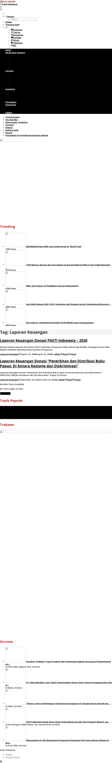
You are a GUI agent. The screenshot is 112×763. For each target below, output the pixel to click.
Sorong (8, 417)
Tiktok (16, 40)
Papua (8, 410)
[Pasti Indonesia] (8, 4)
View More (5, 393)
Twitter (16, 32)
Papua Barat (11, 407)
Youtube (17, 37)
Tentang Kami (12, 757)
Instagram (18, 35)
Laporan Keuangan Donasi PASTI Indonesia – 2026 (43, 340)
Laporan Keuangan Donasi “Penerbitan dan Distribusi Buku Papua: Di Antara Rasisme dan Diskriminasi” (52, 363)
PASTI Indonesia (13, 415)
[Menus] (1, 6)
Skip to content (7, 1)
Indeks (8, 754)
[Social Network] (6, 27)
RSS (14, 45)
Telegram (18, 43)
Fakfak (8, 412)
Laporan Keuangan (9, 354)
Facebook (17, 30)
